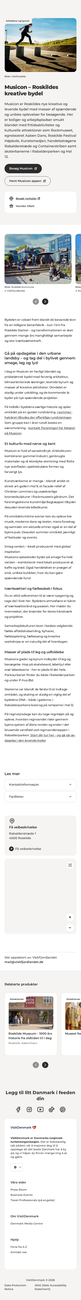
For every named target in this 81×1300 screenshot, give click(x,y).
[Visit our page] (29, 1109)
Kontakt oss (19, 1252)
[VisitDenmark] (23, 1127)
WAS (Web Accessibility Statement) (50, 1287)
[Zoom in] (70, 917)
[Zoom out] (70, 927)
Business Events (22, 1195)
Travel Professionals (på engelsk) (33, 1200)
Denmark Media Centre (27, 1223)
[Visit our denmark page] (18, 1109)
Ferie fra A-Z (19, 1247)
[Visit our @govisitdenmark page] (51, 1109)
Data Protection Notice (15, 1287)
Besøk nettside (26, 198)
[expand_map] (70, 865)
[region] (40, 896)
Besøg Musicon (21, 168)
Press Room (19, 1189)
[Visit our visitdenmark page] (40, 1109)
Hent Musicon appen (25, 181)
